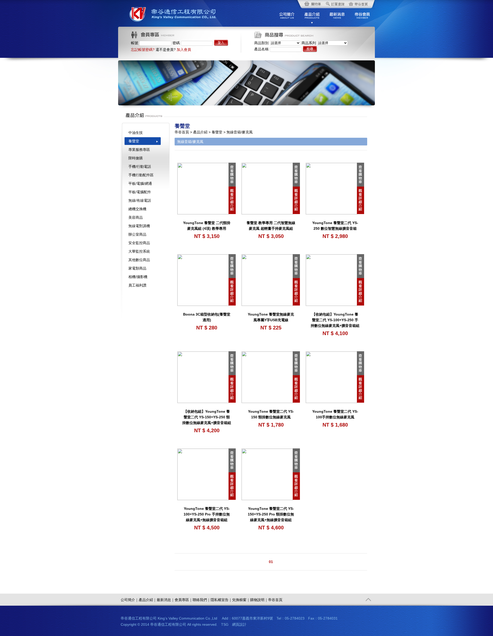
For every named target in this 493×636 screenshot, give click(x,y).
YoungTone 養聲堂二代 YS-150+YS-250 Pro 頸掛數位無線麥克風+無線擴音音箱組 (271, 514)
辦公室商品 (137, 234)
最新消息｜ (166, 600)
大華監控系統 (139, 251)
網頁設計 (239, 624)
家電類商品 (137, 268)
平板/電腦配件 (139, 192)
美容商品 (135, 217)
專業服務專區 (139, 150)
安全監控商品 (139, 243)
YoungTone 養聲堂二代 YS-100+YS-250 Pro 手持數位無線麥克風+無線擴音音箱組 (207, 514)
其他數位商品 (139, 260)
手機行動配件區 (141, 175)
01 (271, 562)
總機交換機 (137, 209)
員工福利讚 (137, 285)
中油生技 (135, 133)
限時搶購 (135, 158)
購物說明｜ (259, 600)
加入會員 (184, 50)
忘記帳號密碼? (143, 50)
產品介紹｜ (148, 600)
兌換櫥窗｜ (241, 600)
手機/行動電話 (139, 166)
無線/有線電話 (139, 200)
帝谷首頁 (275, 600)
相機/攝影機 (137, 277)
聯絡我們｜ (202, 600)
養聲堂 (133, 141)
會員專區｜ (184, 600)
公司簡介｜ (130, 600)
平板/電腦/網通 (140, 183)
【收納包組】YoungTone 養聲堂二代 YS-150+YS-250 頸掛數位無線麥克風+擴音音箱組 (206, 417)
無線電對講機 (139, 226)
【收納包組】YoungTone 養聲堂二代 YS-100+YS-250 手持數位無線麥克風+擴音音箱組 (335, 320)
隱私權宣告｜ (221, 600)
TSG (225, 624)
